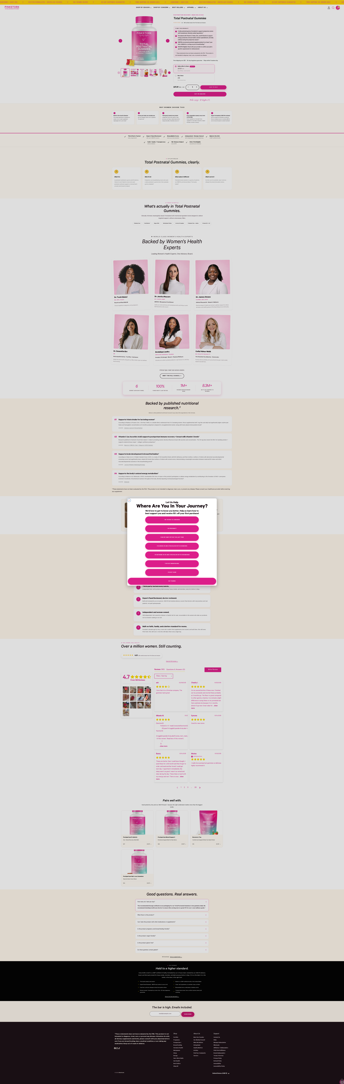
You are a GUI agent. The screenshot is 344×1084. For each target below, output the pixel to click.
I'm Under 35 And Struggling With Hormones (172, 546)
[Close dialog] (129, 500)
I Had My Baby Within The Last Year (172, 537)
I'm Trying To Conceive (172, 519)
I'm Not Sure (172, 572)
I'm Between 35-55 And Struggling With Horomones (172, 555)
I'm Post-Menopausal (172, 563)
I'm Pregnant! (172, 528)
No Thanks (172, 581)
